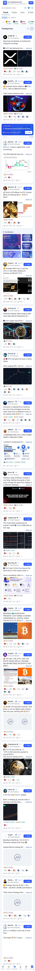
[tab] (6, 13)
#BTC (20, 273)
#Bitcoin (6, 147)
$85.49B (8, 8)
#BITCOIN (13, 621)
